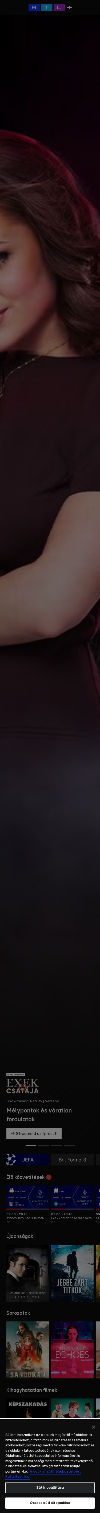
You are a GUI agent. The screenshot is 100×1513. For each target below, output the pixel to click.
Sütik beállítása (50, 1487)
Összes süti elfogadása (50, 1503)
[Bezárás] (93, 1427)
